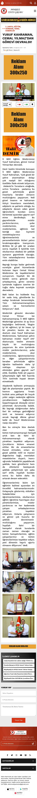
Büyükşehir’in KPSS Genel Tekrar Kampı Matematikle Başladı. (18, 670)
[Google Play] (24, 789)
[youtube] (21, 755)
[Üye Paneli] (34, 3)
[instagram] (16, 755)
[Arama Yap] (30, 3)
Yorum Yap (18, 720)
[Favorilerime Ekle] (32, 104)
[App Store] (11, 789)
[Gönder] (33, 744)
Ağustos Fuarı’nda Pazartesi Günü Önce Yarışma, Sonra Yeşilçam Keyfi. (18, 674)
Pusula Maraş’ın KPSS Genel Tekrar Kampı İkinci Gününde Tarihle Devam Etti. (19, 665)
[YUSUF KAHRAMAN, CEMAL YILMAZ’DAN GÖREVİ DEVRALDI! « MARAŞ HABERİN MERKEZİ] (12, 11)
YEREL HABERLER (12, 30)
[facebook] (7, 755)
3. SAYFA (9, 27)
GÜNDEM (9, 29)
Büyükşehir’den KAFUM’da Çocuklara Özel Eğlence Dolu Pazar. (18, 678)
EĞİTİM (17, 27)
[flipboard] (25, 755)
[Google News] (11, 50)
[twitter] (12, 755)
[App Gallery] (18, 793)
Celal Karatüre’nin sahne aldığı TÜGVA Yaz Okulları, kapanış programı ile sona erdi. (18, 661)
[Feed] (30, 755)
